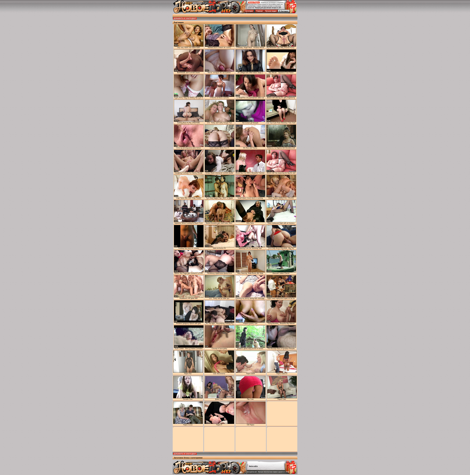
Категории (249, 11)
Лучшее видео (270, 11)
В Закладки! (283, 11)
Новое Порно (254, 2)
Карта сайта (253, 466)
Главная (259, 11)
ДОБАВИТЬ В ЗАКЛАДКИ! (185, 18)
